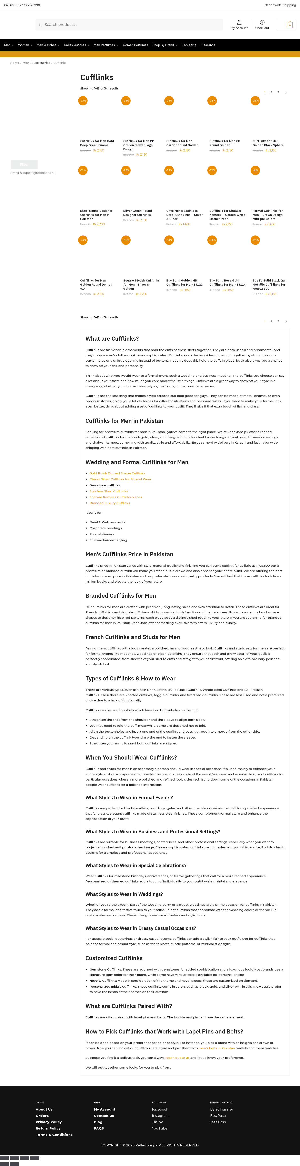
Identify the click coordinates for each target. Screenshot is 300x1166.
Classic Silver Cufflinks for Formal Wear (120, 479)
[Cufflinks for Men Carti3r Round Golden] (184, 116)
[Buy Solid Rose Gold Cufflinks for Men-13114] (227, 255)
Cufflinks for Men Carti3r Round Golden (182, 143)
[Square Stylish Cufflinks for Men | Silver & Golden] (141, 255)
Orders (42, 1116)
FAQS (99, 1128)
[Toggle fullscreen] (14, 1158)
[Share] (24, 1158)
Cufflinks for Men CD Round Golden (224, 143)
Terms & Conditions (54, 1135)
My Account (239, 27)
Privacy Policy (49, 1122)
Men (25, 63)
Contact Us (104, 1116)
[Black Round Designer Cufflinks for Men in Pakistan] (98, 186)
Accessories (41, 63)
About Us (44, 1109)
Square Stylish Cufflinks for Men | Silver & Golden (141, 284)
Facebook (160, 1109)
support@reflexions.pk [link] (38, 173)
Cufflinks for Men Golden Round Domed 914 (96, 284)
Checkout (262, 27)
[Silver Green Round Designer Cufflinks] (141, 186)
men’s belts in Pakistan (217, 1048)
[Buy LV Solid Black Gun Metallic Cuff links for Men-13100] (271, 255)
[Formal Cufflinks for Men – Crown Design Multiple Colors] (271, 186)
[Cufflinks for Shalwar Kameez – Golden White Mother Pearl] (227, 186)
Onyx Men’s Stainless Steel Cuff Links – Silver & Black (184, 215)
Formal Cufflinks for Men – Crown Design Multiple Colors (268, 215)
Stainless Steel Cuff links (109, 491)
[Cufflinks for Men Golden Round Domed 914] (98, 255)
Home (14, 63)
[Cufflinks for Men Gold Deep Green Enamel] (98, 116)
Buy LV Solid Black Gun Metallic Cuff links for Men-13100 (270, 284)
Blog (98, 1122)
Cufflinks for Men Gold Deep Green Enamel (97, 143)
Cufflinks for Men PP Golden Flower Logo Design (138, 145)
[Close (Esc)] (34, 1158)
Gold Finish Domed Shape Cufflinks (117, 473)
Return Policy (48, 1128)
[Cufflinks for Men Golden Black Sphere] (271, 116)
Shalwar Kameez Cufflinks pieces (116, 497)
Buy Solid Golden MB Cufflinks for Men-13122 (184, 282)
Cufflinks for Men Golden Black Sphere (268, 143)
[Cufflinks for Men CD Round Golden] (227, 116)
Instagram (160, 1116)
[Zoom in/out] (4, 1158)
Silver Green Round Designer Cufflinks (137, 213)
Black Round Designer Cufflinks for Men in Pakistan (96, 215)
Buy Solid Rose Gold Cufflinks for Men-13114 (227, 282)
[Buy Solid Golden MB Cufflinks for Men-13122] (184, 255)
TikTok (157, 1122)
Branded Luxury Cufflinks (110, 503)
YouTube (159, 1128)
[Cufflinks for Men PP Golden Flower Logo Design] (141, 116)
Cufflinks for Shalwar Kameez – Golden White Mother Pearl (227, 215)
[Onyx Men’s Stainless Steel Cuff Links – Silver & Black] (184, 186)
